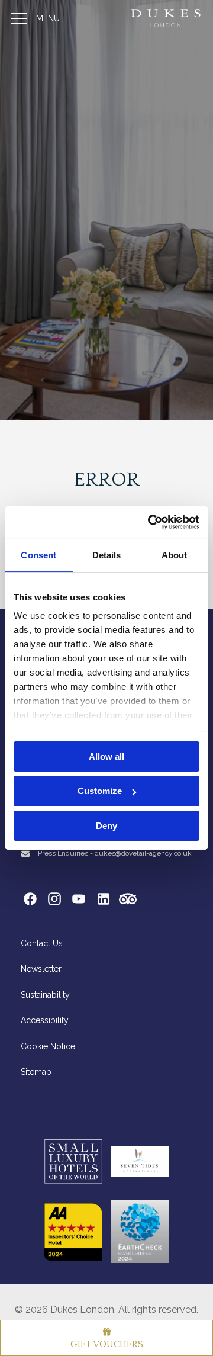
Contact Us (42, 943)
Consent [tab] (38, 555)
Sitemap (36, 1072)
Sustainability (45, 995)
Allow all (106, 756)
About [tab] (175, 555)
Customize (100, 791)
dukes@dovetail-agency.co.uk (143, 853)
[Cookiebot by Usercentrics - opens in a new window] (150, 522)
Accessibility (45, 1020)
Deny (106, 826)
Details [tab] (106, 555)
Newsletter (41, 968)
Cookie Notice (48, 1046)
